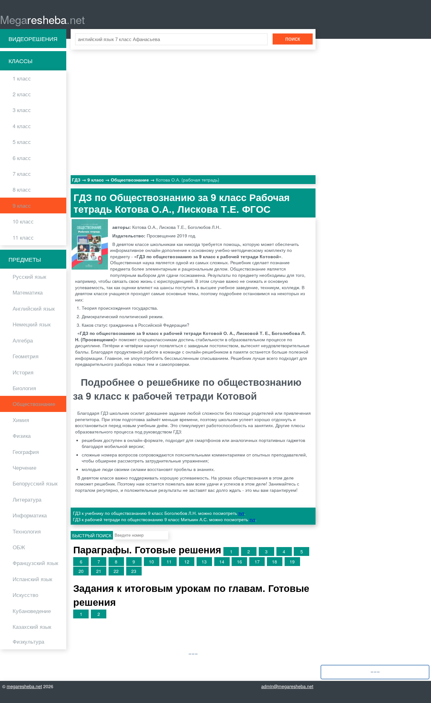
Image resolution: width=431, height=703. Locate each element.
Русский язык (29, 276)
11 (169, 561)
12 (186, 561)
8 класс (22, 189)
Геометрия (25, 356)
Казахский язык (32, 626)
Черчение (24, 467)
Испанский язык (32, 579)
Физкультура (28, 641)
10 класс (23, 221)
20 (81, 571)
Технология (27, 531)
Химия (21, 420)
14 (221, 561)
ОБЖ (19, 547)
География (26, 452)
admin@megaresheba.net (287, 686)
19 (292, 561)
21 (98, 571)
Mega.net (42, 19)
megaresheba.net (24, 686)
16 (239, 561)
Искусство (25, 595)
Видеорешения (33, 38)
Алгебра (23, 340)
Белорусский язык (35, 483)
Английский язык (34, 308)
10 (151, 561)
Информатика (30, 515)
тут (241, 513)
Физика (22, 435)
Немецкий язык (31, 324)
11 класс (23, 237)
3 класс (22, 110)
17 (257, 561)
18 (274, 561)
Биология (24, 388)
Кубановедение (32, 611)
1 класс (22, 78)
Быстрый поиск (91, 535)
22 (116, 571)
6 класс (22, 158)
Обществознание (34, 404)
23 (133, 571)
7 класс (22, 173)
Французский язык (35, 563)
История (23, 372)
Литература (27, 499)
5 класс (22, 142)
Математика (28, 292)
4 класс (22, 126)
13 (204, 561)
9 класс (22, 205)
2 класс (22, 94)
